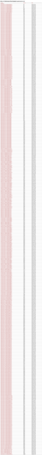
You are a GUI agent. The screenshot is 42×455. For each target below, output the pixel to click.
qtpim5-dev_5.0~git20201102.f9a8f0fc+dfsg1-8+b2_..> (6, 61)
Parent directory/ (2, 3)
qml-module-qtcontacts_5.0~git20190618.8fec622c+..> (6, 150)
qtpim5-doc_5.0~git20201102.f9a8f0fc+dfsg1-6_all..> (6, 451)
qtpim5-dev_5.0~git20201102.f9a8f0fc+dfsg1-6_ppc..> (6, 97)
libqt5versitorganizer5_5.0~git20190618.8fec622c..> (6, 49)
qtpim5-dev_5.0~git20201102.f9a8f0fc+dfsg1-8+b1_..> (6, 64)
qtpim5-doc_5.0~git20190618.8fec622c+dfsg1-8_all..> (6, 449)
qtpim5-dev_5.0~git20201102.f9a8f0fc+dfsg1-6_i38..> (6, 100)
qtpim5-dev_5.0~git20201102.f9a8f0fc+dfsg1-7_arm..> (6, 102)
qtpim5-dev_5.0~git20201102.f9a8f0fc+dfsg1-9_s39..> (6, 56)
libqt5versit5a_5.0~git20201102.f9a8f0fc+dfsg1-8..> (6, 158)
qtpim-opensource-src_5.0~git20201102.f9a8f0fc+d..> (6, 4)
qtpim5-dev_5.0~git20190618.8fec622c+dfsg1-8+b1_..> (7, 70)
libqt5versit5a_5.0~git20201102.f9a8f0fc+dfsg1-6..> (6, 193)
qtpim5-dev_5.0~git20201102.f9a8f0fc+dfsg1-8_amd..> (6, 112)
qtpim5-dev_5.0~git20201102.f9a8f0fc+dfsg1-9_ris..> (6, 59)
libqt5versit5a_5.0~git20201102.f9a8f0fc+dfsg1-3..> (6, 156)
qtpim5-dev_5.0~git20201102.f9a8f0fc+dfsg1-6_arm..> (6, 94)
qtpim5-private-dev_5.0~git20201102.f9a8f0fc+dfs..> (6, 13)
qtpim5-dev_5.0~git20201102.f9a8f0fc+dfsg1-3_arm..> (6, 86)
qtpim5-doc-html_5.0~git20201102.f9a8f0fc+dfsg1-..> (6, 445)
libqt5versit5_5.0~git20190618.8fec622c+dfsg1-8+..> (6, 148)
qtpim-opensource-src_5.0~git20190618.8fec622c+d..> (6, 8)
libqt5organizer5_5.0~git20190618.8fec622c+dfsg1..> (6, 268)
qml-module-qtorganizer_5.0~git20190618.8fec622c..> (6, 165)
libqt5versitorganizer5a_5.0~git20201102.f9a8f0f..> (6, 54)
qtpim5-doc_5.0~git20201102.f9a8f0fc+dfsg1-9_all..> (6, 450)
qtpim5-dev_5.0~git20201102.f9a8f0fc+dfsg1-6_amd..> (6, 105)
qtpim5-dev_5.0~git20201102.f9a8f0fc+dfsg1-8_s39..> (6, 109)
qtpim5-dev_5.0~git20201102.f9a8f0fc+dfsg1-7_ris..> (6, 99)
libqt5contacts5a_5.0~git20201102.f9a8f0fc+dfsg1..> (6, 320)
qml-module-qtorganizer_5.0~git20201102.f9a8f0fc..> (6, 157)
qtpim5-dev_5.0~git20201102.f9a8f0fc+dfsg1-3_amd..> (6, 92)
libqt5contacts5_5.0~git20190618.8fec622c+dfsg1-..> (6, 309)
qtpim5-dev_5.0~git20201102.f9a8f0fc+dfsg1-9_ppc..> (6, 57)
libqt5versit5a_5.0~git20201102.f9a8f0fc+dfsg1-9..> (6, 155)
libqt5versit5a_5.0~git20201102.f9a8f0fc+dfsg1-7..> (6, 160)
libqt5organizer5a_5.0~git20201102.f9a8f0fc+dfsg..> (6, 297)
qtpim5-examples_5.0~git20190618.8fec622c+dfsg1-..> (7, 395)
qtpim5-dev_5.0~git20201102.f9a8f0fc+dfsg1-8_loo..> (6, 107)
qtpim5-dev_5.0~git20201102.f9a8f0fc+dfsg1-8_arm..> (6, 110)
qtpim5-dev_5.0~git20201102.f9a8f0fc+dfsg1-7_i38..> (6, 104)
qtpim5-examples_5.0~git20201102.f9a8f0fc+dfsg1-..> (6, 398)
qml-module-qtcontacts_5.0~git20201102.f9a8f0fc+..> (6, 162)
